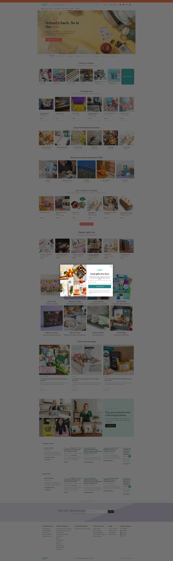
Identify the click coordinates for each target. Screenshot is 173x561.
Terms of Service (91, 292)
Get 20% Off (99, 286)
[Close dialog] (111, 266)
